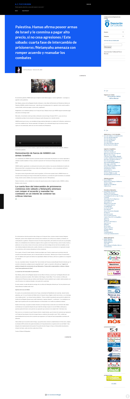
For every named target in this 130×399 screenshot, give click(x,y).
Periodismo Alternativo (110, 191)
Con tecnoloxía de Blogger (54, 394)
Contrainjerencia (109, 200)
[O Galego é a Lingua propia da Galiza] (114, 332)
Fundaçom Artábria (109, 167)
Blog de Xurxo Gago (109, 155)
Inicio (16, 10)
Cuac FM (106, 243)
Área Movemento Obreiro (111, 143)
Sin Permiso (107, 226)
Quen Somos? (25, 10)
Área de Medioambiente (111, 137)
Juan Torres (107, 223)
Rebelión (106, 224)
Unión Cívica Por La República (112, 217)
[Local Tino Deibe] (114, 114)
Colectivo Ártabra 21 (110, 152)
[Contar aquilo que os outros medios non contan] (114, 293)
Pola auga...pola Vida (110, 164)
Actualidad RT (108, 206)
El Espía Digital (108, 229)
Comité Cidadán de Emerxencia (113, 158)
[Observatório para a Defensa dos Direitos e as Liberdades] (114, 366)
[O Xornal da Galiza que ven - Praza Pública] (114, 284)
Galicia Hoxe (107, 186)
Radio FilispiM (108, 239)
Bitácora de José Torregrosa (112, 153)
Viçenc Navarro (108, 227)
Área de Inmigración (110, 139)
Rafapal (106, 230)
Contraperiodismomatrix (111, 233)
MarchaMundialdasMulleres (112, 162)
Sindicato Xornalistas (110, 184)
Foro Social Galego (109, 161)
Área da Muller (108, 142)
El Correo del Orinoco (110, 221)
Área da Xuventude (109, 140)
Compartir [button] (82, 75)
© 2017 (114, 384)
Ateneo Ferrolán (109, 150)
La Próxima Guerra (109, 205)
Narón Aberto (108, 170)
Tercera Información (110, 215)
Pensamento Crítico (110, 168)
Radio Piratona (108, 240)
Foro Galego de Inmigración (112, 165)
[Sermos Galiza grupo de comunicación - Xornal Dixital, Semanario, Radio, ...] (114, 288)
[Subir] (128, 396)
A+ (105, 91)
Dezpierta (107, 212)
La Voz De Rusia (108, 208)
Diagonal (106, 220)
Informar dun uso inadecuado (111, 40)
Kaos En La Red (108, 214)
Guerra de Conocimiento (111, 194)
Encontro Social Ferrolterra (112, 159)
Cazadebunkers (108, 232)
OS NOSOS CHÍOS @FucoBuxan (114, 97)
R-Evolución (107, 209)
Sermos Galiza (108, 183)
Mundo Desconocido (110, 203)
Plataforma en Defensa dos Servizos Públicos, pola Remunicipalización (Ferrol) (112, 173)
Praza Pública (108, 180)
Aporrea (106, 218)
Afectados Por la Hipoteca (111, 199)
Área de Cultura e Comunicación (113, 136)
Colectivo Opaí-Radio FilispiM (112, 156)
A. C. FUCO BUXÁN (23, 4)
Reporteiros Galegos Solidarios (113, 181)
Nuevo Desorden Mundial (111, 211)
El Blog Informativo (109, 193)
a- (107, 91)
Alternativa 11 (108, 202)
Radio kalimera (108, 242)
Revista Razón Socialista (111, 145)
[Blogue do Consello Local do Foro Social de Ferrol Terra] (114, 341)
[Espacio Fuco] (114, 126)
